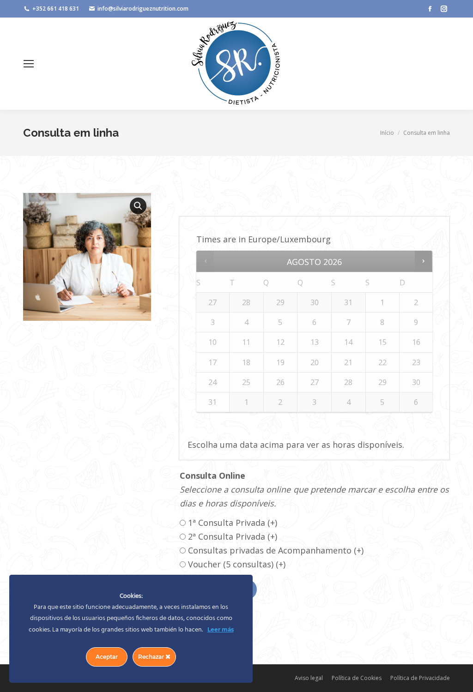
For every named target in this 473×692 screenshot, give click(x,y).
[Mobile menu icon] (28, 63)
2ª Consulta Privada (232, 536)
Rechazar (151, 656)
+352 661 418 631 (55, 8)
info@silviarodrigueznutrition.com (142, 8)
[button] (138, 206)
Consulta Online (212, 475)
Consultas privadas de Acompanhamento (276, 550)
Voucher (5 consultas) (236, 564)
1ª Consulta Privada (232, 522)
